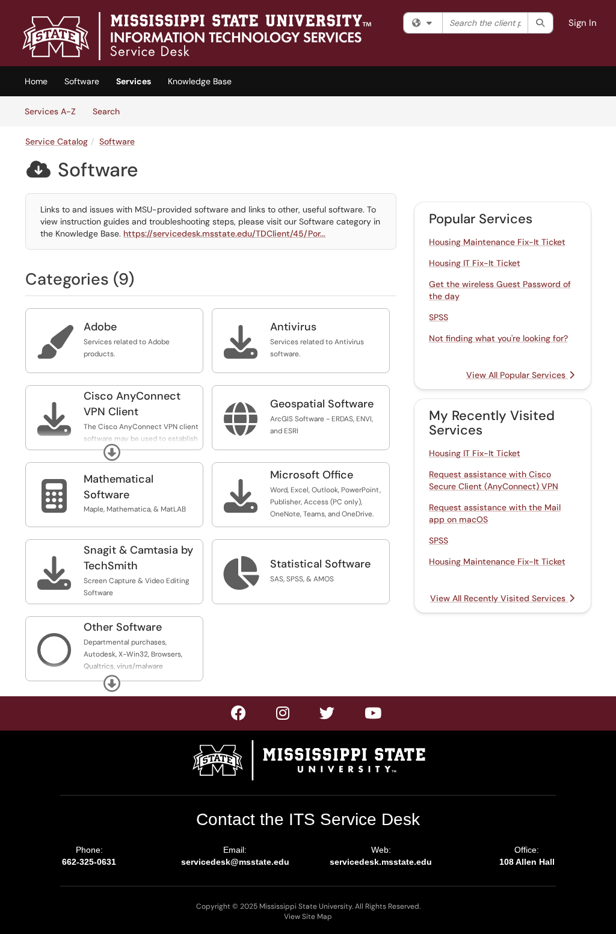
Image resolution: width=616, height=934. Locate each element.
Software (81, 81)
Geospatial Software (322, 404)
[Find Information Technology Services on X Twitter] (283, 715)
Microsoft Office (311, 475)
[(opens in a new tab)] (196, 36)
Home (36, 81)
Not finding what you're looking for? (498, 338)
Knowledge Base (200, 81)
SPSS (438, 317)
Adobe (100, 327)
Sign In (582, 23)
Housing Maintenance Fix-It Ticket (497, 242)
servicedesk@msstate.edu (235, 862)
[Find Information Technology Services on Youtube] (373, 715)
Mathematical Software (118, 487)
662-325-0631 (89, 862)
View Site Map (308, 916)
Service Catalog (56, 141)
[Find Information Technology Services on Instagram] (327, 715)
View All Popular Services (517, 375)
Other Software (123, 627)
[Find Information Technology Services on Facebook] (239, 715)
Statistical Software (320, 564)
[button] (112, 453)
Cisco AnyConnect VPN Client (132, 404)
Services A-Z (50, 111)
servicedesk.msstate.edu (381, 862)
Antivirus (293, 327)
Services (133, 81)
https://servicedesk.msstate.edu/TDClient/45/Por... (224, 233)
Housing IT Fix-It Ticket (474, 263)
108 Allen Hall (527, 862)
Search (110, 111)
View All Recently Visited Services (499, 598)
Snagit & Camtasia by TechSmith (138, 558)
